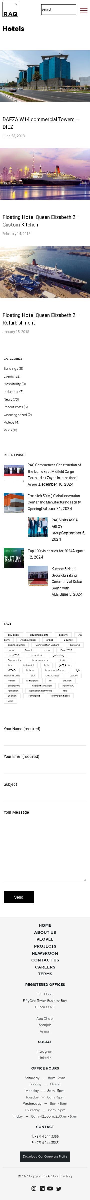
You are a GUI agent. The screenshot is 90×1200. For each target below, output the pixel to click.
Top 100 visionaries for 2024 (50, 551)
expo (47, 650)
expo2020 (13, 655)
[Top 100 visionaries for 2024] (14, 567)
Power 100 (68, 685)
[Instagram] (32, 1188)
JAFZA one (65, 665)
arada (49, 639)
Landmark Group (55, 670)
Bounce (68, 639)
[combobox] (54, 10)
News (8, 400)
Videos (9, 423)
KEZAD (12, 670)
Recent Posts (13, 407)
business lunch (16, 645)
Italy (46, 665)
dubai (11, 650)
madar (12, 680)
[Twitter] (58, 1188)
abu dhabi (13, 634)
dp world (75, 645)
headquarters (40, 660)
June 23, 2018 (13, 136)
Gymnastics (14, 660)
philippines (14, 685)
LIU (33, 675)
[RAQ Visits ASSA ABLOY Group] (38, 536)
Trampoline (33, 695)
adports (63, 634)
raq (65, 690)
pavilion (67, 680)
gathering (58, 655)
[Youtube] (49, 1188)
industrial (28, 665)
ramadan (13, 690)
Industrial (11, 392)
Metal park (32, 680)
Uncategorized (15, 415)
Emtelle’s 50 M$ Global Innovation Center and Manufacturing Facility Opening (54, 502)
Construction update (47, 645)
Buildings (11, 369)
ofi (50, 680)
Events (9, 377)
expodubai (36, 655)
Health (62, 660)
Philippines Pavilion (41, 685)
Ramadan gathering (40, 690)
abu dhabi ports (39, 634)
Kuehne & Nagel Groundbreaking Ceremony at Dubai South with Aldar (67, 581)
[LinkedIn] (40, 1188)
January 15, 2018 (15, 332)
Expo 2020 (66, 650)
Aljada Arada (28, 639)
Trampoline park (60, 695)
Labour (30, 670)
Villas (8, 430)
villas (10, 701)
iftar (10, 665)
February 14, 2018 (16, 234)
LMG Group (52, 675)
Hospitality (12, 384)
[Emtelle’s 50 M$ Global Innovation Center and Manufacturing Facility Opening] (14, 512)
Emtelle (29, 650)
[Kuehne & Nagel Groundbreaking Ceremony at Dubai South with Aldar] (38, 585)
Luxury (74, 675)
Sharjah (12, 695)
